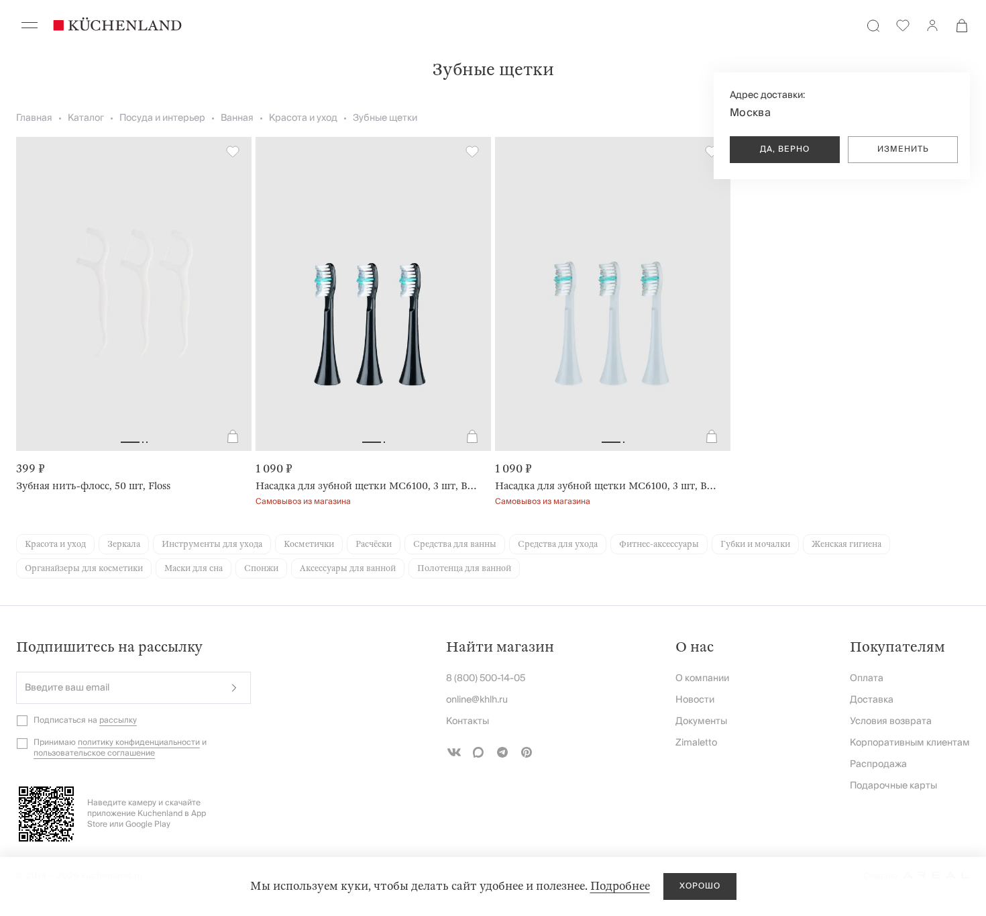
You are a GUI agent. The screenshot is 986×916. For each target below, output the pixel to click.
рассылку (118, 720)
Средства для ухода (558, 544)
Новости (694, 700)
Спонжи (261, 568)
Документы (701, 721)
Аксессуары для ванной (348, 568)
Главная (34, 118)
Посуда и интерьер (162, 118)
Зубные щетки (385, 118)
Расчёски (373, 544)
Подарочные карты (893, 786)
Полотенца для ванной (464, 568)
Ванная (237, 118)
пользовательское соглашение (94, 753)
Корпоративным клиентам (910, 743)
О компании (702, 678)
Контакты (467, 721)
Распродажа (878, 764)
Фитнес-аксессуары (659, 544)
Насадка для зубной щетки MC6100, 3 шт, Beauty (368, 486)
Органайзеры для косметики (84, 568)
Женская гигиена (846, 544)
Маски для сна (193, 568)
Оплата (866, 678)
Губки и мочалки (755, 544)
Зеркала (123, 544)
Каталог (86, 118)
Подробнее (620, 886)
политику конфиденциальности (139, 742)
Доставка (871, 700)
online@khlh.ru (477, 700)
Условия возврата (891, 721)
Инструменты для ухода (212, 544)
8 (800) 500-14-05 (485, 678)
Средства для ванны (454, 544)
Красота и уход (303, 118)
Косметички (309, 544)
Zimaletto (696, 743)
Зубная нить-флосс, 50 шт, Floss (93, 486)
